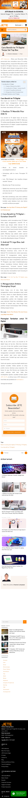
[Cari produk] (25, 30)
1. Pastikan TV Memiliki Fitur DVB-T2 (12, 86)
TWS (4, 687)
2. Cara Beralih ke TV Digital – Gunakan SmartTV (15, 88)
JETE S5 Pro (4, 377)
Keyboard (5, 680)
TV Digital (24, 444)
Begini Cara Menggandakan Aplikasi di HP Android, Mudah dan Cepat (17, 631)
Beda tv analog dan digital (8, 444)
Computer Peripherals (8, 682)
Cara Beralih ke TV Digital (8, 84)
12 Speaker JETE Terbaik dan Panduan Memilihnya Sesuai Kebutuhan (17, 651)
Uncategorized (6, 691)
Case (4, 662)
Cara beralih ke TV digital (8, 447)
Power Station (6, 669)
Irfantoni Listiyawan (12, 53)
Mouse (4, 678)
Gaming (5, 685)
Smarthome (6, 671)
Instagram (6, 796)
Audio (4, 676)
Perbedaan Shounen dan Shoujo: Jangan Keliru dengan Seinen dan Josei (17, 644)
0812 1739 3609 (10, 740)
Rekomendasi (6, 667)
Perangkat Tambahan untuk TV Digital (11, 94)
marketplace (20, 379)
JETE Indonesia (5, 59)
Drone (4, 664)
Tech (21, 53)
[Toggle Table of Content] (23, 82)
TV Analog (18, 444)
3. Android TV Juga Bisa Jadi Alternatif (13, 90)
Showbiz (5, 660)
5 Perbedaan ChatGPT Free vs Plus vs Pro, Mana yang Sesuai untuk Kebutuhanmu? (17, 638)
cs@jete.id (7, 737)
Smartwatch (6, 689)
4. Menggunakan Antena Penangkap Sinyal (14, 92)
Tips (4, 673)
